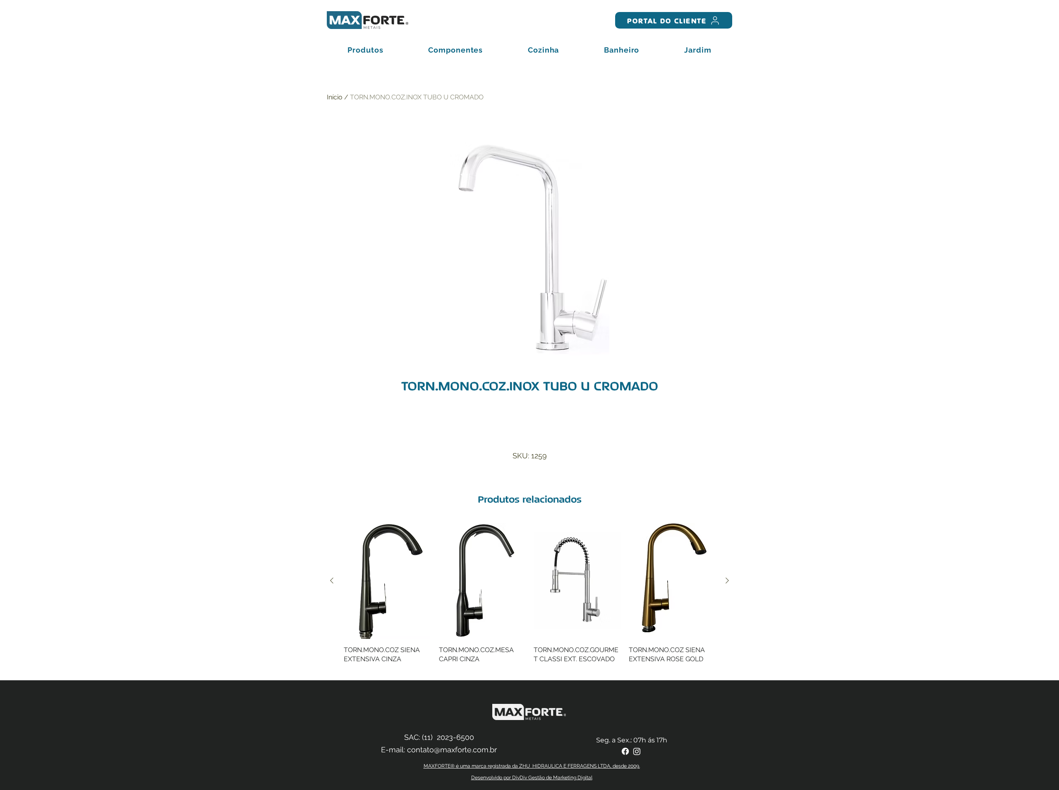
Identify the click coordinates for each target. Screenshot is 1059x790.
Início (335, 97)
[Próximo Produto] (727, 580)
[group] (529, 598)
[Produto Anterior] (332, 580)
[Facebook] (625, 751)
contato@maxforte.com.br (452, 749)
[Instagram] (637, 751)
